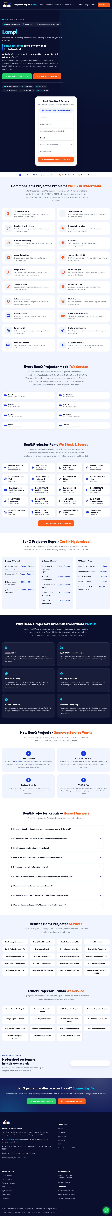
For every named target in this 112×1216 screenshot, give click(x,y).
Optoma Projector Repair (97, 1009)
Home (6, 19)
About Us (61, 1129)
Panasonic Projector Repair (42, 1010)
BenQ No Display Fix (42, 956)
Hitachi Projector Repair (97, 1019)
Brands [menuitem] (48, 5)
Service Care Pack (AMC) (66, 1148)
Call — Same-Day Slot (48, 76)
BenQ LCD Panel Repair (69, 963)
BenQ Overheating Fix (70, 942)
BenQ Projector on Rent (69, 970)
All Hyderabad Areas (67, 1195)
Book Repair (62, 1136)
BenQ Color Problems (97, 949)
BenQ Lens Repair (42, 949)
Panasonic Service (8, 1183)
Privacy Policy (8, 1212)
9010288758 (30, 1153)
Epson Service (7, 1175)
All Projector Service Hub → (69, 1037)
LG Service (6, 1199)
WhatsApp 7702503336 (18, 76)
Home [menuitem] (41, 5)
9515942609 (19, 1153)
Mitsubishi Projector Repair (15, 1037)
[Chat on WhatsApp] (106, 1210)
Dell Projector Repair (97, 1028)
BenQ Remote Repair (96, 963)
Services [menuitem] (58, 5)
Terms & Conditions (33, 1212)
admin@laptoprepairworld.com (15, 1158)
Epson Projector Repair (15, 1009)
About (53, 1212)
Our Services (62, 1132)
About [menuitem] (79, 5)
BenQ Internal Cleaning (69, 956)
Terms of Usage (20, 1212)
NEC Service (6, 1187)
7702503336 (18, 762)
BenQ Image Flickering (15, 956)
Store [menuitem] (94, 5)
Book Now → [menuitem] (103, 5)
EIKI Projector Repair (42, 1036)
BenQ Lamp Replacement (15, 942)
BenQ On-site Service (15, 970)
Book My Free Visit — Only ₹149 (56, 159)
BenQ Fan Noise (97, 942)
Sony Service (6, 1195)
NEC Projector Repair (69, 1009)
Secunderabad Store (67, 1191)
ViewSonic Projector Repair (69, 1020)
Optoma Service (7, 1191)
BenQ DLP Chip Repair (42, 963)
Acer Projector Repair (42, 1019)
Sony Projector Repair (15, 1019)
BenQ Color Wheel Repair (15, 963)
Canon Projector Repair (15, 1028)
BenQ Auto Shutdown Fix (15, 949)
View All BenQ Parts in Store (56, 523)
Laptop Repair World (12, 1139)
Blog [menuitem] (86, 5)
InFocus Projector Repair (42, 1028)
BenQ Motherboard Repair (97, 956)
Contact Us (62, 1140)
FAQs (59, 1144)
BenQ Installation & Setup (42, 970)
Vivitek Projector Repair (70, 1028)
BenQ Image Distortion (69, 949)
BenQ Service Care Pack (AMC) (97, 971)
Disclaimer (45, 1212)
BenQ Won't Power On (42, 942)
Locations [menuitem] (69, 5)
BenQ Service (7, 1179)
